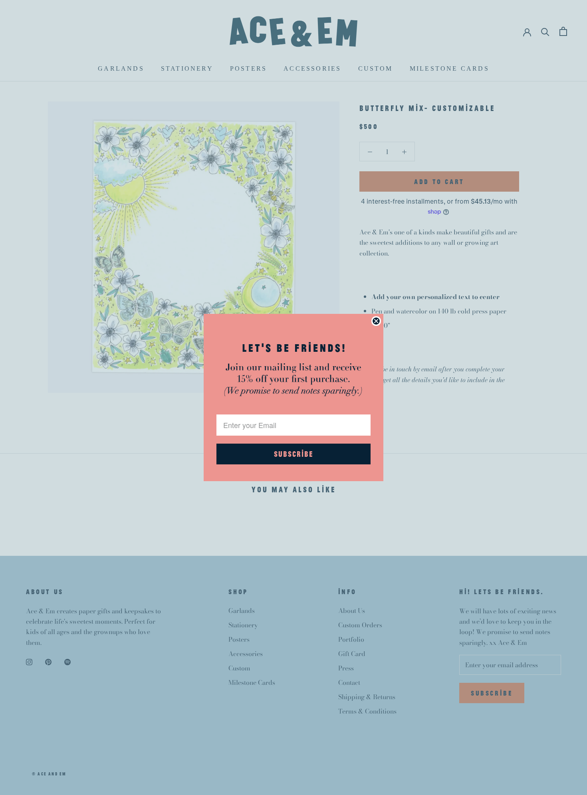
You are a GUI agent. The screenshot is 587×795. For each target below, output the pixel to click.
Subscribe (293, 453)
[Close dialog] (376, 321)
